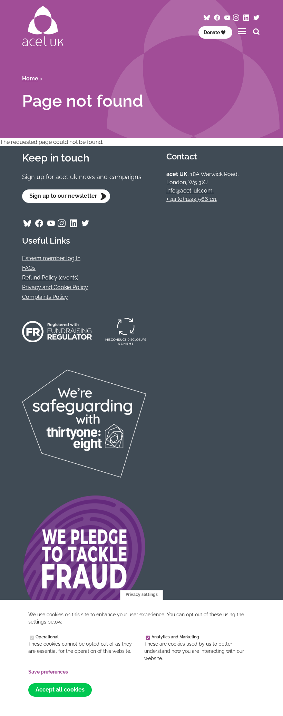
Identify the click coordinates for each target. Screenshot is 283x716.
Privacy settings (142, 594)
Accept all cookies (60, 689)
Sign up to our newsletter (63, 196)
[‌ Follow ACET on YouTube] (227, 17)
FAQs (29, 268)
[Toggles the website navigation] (242, 31)
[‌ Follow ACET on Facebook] (217, 17)
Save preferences (48, 672)
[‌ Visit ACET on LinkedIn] (246, 17)
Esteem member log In (51, 258)
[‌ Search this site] (256, 32)
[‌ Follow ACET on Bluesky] (206, 17)
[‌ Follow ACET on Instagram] (236, 17)
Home (30, 78)
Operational (47, 636)
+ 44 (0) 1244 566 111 (191, 199)
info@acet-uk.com (190, 190)
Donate (212, 32)
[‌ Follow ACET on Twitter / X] (256, 17)
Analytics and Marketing (175, 636)
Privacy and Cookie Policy (55, 287)
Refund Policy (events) (50, 277)
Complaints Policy (45, 297)
